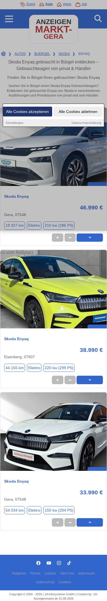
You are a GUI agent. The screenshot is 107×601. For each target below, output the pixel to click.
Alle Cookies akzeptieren (27, 111)
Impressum (86, 573)
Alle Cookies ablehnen (78, 111)
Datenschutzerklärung (86, 122)
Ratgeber (19, 573)
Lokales (50, 573)
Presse (35, 573)
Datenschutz (45, 582)
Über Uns (67, 573)
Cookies (65, 582)
